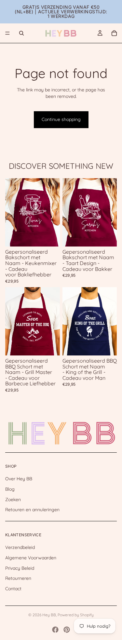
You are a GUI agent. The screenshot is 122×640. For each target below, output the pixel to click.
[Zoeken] (21, 33)
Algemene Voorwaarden (30, 558)
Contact (13, 589)
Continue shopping (61, 119)
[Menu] (7, 33)
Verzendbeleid (20, 547)
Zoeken (13, 499)
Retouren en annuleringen (32, 510)
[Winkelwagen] (114, 33)
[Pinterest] (67, 629)
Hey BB (49, 614)
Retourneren (18, 578)
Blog (10, 489)
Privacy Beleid (19, 568)
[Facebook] (55, 629)
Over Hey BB (18, 479)
